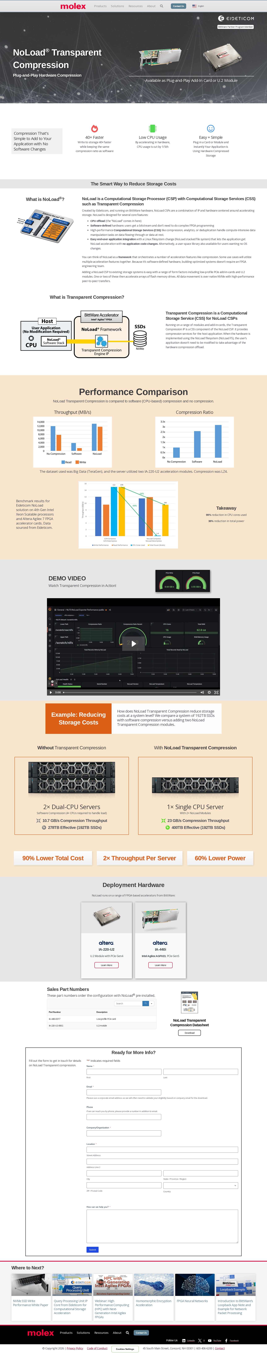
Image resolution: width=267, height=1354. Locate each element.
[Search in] (151, 1003)
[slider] (130, 692)
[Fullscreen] (216, 692)
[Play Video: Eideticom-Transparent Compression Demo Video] (133, 644)
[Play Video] (50, 692)
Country (167, 1191)
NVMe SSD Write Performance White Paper (30, 1303)
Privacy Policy (75, 1348)
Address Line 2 (93, 1167)
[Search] (145, 1003)
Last (165, 1077)
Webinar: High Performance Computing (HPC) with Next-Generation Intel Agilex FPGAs (112, 1309)
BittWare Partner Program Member (235, 26)
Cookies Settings (125, 1349)
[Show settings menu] (209, 692)
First (88, 1077)
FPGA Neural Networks (192, 1301)
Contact (220, 1348)
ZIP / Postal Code (94, 1190)
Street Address (94, 1155)
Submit (92, 1249)
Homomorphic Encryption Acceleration (153, 1303)
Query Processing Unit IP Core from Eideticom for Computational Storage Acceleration (71, 1307)
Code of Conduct (97, 1348)
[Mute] (202, 692)
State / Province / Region (174, 1179)
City (88, 1179)
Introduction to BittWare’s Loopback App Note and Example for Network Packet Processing (235, 1307)
